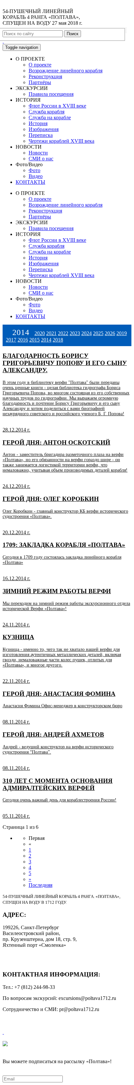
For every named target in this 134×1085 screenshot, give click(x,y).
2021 (51, 333)
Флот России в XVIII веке (57, 106)
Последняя (40, 885)
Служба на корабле (50, 117)
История (38, 123)
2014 (46, 340)
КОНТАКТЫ (30, 182)
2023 (75, 333)
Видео (36, 176)
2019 (121, 333)
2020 (39, 333)
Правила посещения (51, 94)
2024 (86, 333)
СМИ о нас (41, 158)
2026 (110, 333)
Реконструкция (45, 76)
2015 (34, 340)
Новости (38, 152)
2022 (63, 333)
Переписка (41, 135)
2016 (23, 340)
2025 (98, 333)
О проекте (40, 64)
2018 (58, 340)
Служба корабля (46, 111)
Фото (34, 170)
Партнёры (40, 82)
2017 (11, 340)
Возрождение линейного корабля (65, 70)
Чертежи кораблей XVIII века (61, 141)
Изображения (44, 129)
